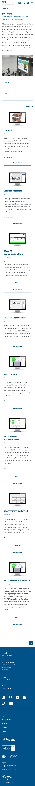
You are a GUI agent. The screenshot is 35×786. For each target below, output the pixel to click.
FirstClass (5, 728)
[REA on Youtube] (11, 703)
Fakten (4, 732)
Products (5, 8)
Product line (5, 82)
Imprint (4, 716)
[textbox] (15, 87)
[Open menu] (32, 3)
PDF (16, 283)
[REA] (7, 3)
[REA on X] (17, 697)
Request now (17, 163)
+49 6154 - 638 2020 (8, 679)
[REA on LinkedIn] (3, 697)
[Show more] (5, 400)
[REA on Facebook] (10, 697)
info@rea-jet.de (6, 688)
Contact (4, 724)
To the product (8, 157)
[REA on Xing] (24, 697)
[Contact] (31, 643)
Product (4, 93)
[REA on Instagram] (3, 703)
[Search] (24, 3)
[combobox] (17, 87)
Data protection (7, 720)
